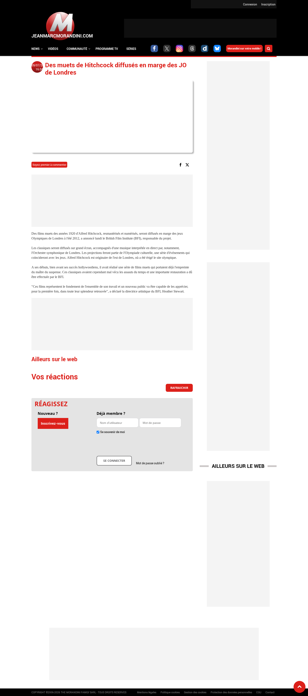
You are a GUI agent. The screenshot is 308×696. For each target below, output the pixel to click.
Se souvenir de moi (112, 432)
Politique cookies (170, 692)
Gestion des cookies (195, 692)
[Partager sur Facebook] (181, 164)
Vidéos (53, 49)
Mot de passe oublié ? (150, 463)
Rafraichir (179, 388)
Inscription (268, 4)
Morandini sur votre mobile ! (244, 48)
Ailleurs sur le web (238, 465)
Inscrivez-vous (53, 423)
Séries (131, 49)
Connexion (250, 4)
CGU (258, 692)
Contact (269, 692)
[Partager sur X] (188, 164)
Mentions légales (146, 692)
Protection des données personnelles (231, 692)
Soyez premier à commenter (49, 165)
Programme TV (107, 49)
